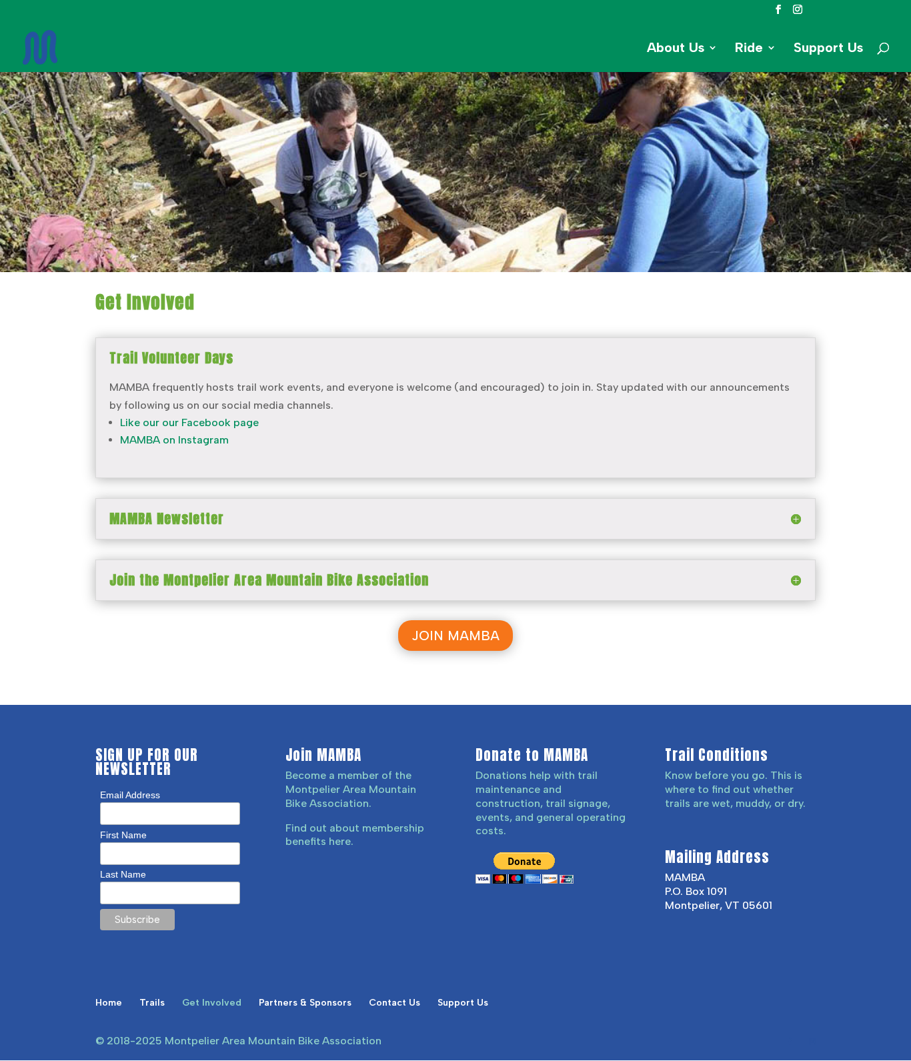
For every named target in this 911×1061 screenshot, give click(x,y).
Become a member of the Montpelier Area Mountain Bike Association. (350, 789)
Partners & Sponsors (305, 1002)
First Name (123, 835)
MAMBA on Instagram (174, 439)
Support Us (828, 49)
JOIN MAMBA (455, 636)
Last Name (123, 874)
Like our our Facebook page (189, 422)
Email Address (130, 795)
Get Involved (211, 1002)
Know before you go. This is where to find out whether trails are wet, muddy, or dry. (735, 789)
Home (108, 1002)
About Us (675, 49)
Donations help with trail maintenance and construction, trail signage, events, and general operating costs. (551, 803)
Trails (152, 1002)
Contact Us (394, 1002)
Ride (749, 49)
